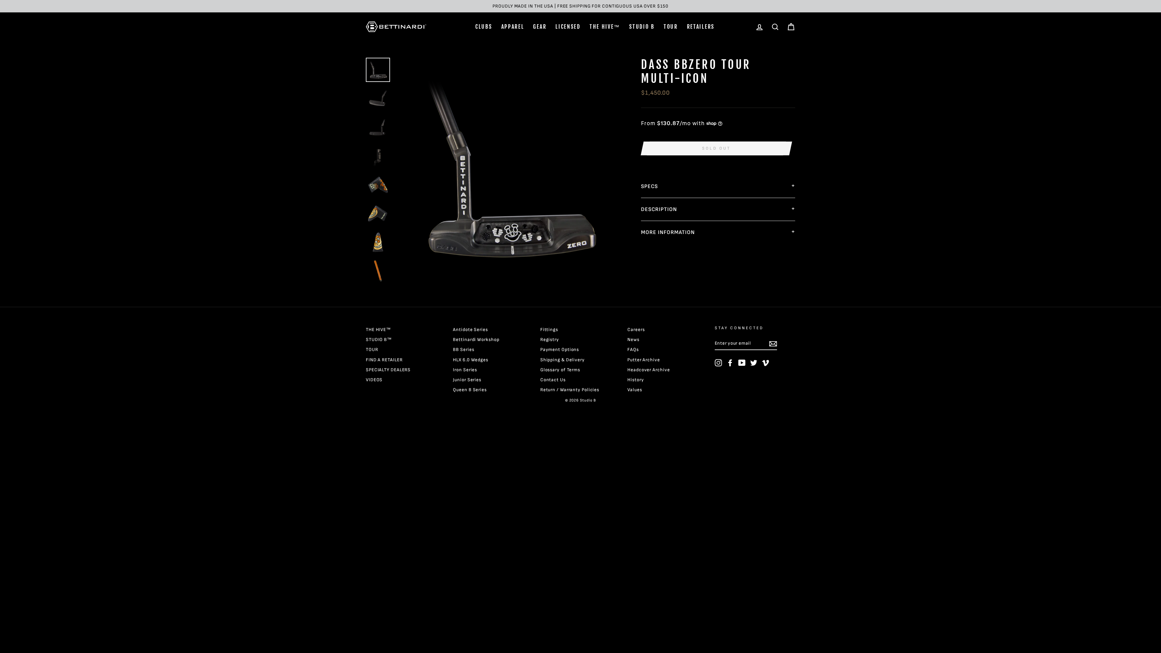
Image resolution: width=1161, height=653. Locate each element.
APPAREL (512, 26)
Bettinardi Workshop (476, 340)
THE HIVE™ (605, 26)
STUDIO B (642, 26)
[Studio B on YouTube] (742, 362)
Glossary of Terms (560, 370)
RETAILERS (700, 26)
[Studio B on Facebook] (730, 362)
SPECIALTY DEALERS (388, 370)
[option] (580, 6)
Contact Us (553, 380)
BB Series (463, 349)
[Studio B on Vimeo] (765, 362)
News (633, 340)
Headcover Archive (648, 370)
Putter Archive (643, 360)
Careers (636, 330)
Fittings (549, 330)
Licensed (567, 26)
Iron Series (465, 370)
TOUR (671, 26)
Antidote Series (470, 330)
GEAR (539, 26)
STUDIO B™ (379, 340)
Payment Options (559, 349)
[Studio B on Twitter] (753, 362)
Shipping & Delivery (562, 360)
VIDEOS (374, 380)
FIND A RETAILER (384, 360)
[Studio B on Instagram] (718, 362)
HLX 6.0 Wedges (470, 360)
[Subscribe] (773, 344)
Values (634, 390)
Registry (549, 340)
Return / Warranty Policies (569, 390)
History (635, 380)
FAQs (633, 349)
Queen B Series (470, 390)
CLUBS (483, 26)
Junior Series (467, 380)
